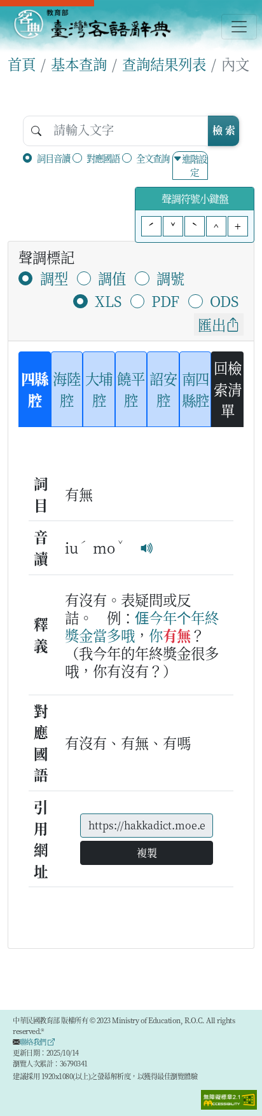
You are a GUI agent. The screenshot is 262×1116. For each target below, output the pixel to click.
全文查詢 (152, 158)
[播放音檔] (147, 547)
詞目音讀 (53, 158)
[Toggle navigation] (239, 26)
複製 (147, 852)
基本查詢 (79, 63)
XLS (108, 300)
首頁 (22, 63)
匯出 (212, 324)
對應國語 (103, 158)
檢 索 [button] (223, 130)
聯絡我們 (34, 1042)
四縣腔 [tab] (34, 389)
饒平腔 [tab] (130, 389)
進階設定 (194, 165)
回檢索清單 (227, 388)
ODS (224, 300)
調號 (170, 278)
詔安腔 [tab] (163, 389)
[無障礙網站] (229, 1098)
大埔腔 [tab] (99, 389)
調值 (112, 278)
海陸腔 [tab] (66, 389)
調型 (54, 278)
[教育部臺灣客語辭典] (92, 24)
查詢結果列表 (164, 63)
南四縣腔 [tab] (195, 389)
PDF (165, 300)
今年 (163, 617)
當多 (107, 635)
